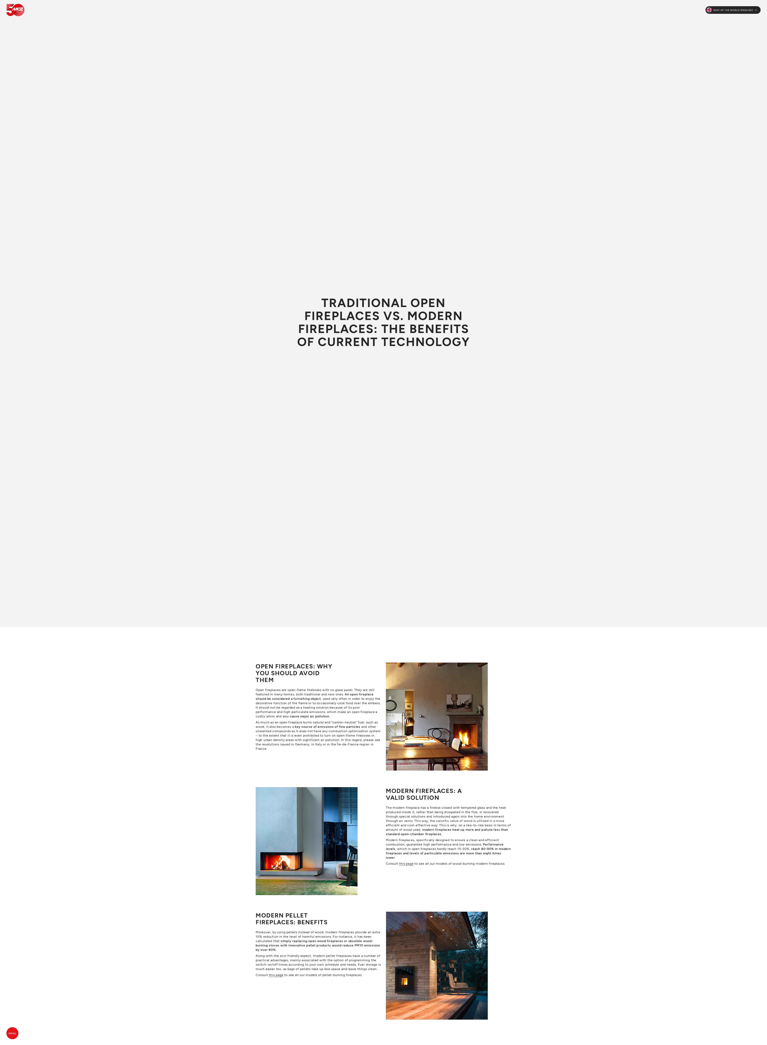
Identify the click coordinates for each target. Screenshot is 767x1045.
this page (406, 863)
